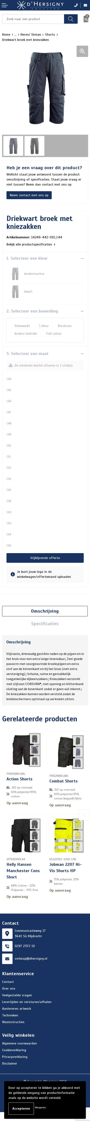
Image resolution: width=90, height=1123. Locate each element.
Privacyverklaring (14, 1057)
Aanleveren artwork (16, 1009)
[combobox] (33, 19)
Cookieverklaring (14, 1050)
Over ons (8, 988)
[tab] (45, 611)
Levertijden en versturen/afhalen (26, 1002)
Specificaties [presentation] (45, 623)
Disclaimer (9, 1063)
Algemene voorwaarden (19, 1043)
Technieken (10, 1015)
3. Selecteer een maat (27, 353)
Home (6, 34)
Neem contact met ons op (29, 195)
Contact (8, 982)
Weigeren (40, 1107)
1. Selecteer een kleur (27, 258)
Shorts (50, 34)
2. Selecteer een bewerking (32, 311)
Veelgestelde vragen (17, 995)
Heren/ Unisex (31, 34)
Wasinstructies (13, 1022)
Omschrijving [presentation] (45, 611)
